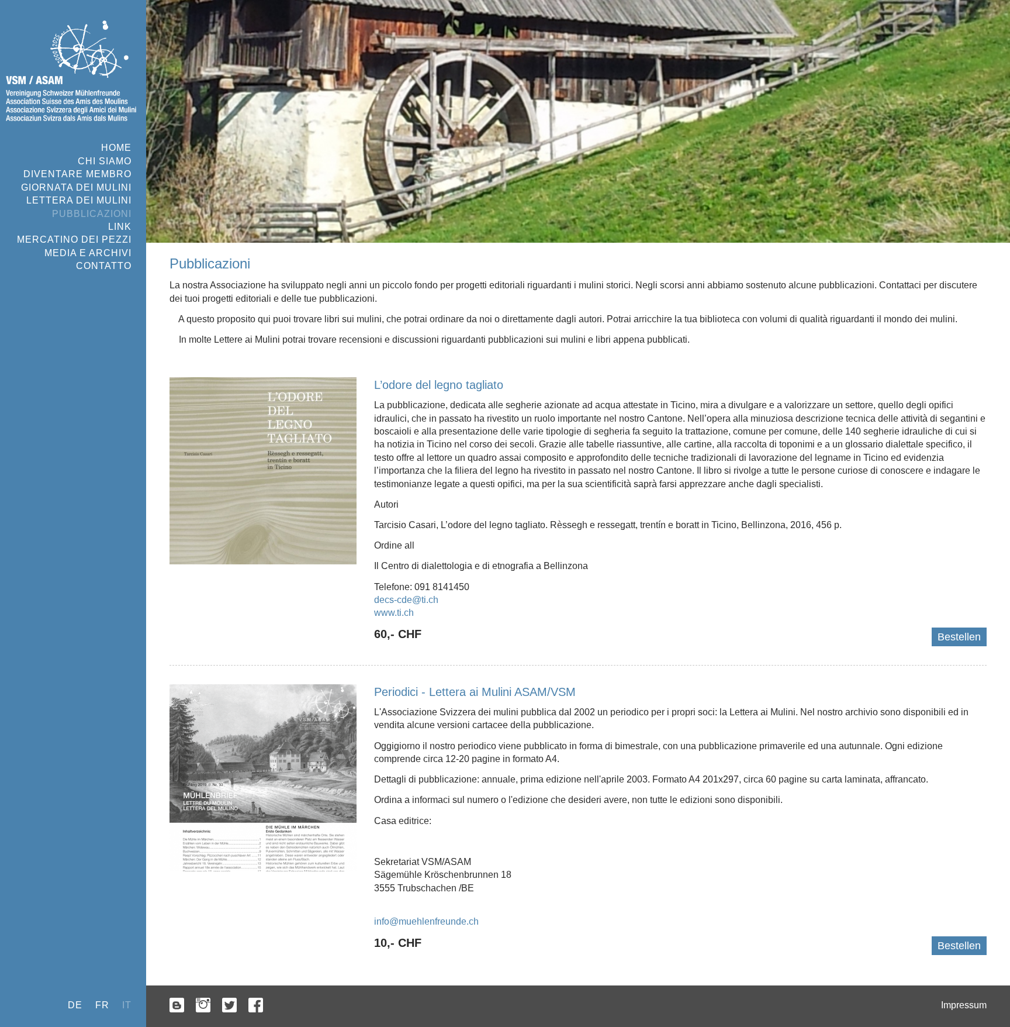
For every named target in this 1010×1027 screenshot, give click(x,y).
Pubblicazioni (92, 214)
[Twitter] (229, 1006)
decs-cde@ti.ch (406, 600)
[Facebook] (255, 1006)
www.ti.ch (394, 613)
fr (102, 1005)
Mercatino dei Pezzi (74, 239)
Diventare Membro (77, 174)
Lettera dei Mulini (79, 200)
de (75, 1005)
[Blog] (177, 1006)
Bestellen (959, 637)
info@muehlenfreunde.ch (426, 921)
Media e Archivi (88, 253)
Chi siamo (105, 161)
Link (120, 227)
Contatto (104, 266)
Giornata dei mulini (76, 187)
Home (116, 148)
